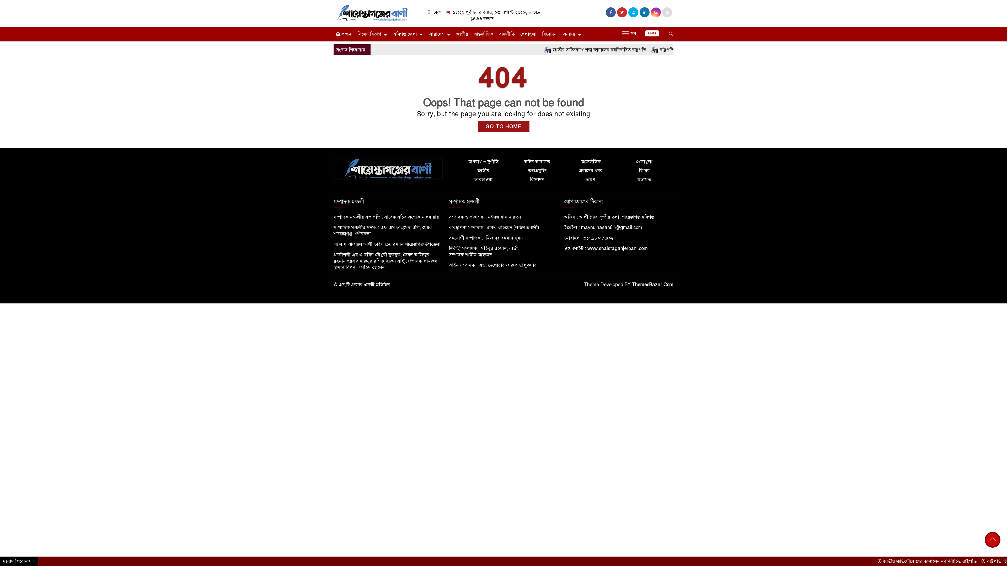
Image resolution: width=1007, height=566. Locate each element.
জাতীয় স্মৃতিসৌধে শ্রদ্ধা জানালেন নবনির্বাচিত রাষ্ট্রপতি (577, 50)
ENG (652, 33)
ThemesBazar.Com (652, 284)
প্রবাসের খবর (591, 170)
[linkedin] (645, 12)
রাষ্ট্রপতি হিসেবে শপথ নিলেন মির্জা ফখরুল (675, 50)
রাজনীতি (507, 34)
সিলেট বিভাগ (369, 34)
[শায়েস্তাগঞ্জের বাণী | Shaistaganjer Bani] (374, 12)
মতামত (644, 179)
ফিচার (644, 170)
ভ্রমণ (590, 179)
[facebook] (611, 12)
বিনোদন (549, 34)
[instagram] (633, 12)
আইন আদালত (537, 162)
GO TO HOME (504, 126)
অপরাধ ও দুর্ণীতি (484, 162)
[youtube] (656, 12)
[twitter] (622, 12)
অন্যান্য (569, 34)
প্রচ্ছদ (345, 34)
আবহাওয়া (483, 179)
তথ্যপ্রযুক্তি (537, 170)
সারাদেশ (436, 34)
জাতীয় (462, 34)
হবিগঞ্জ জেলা (405, 34)
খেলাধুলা (528, 34)
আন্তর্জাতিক (484, 34)
